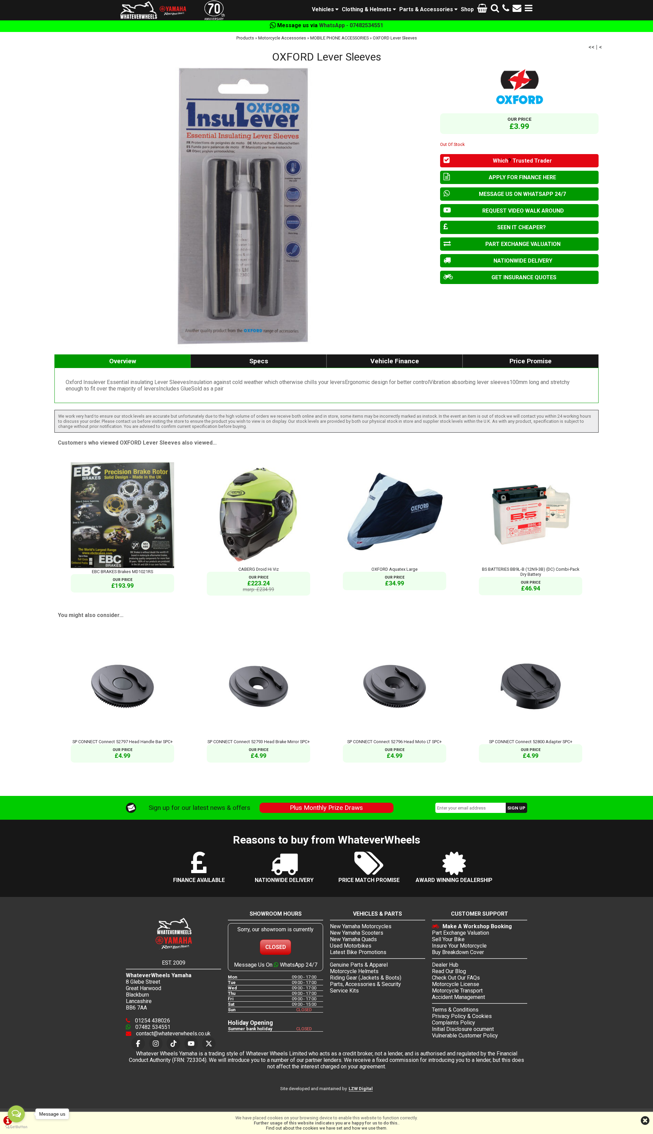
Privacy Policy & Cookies (462, 1016)
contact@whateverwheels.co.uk (173, 1033)
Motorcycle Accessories (282, 37)
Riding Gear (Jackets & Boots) (365, 977)
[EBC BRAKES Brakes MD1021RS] (122, 566)
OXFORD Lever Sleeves (395, 37)
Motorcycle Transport (457, 990)
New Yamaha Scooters (356, 933)
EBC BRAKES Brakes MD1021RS (122, 571)
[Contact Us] (517, 9)
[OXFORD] (519, 86)
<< (591, 47)
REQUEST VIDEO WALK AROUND (523, 210)
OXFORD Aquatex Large (394, 569)
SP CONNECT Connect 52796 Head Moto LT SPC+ (394, 741)
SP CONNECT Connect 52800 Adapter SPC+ (530, 741)
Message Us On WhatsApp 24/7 (275, 965)
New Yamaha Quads (353, 939)
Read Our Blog (449, 971)
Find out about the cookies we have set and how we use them (326, 1128)
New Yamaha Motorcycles (360, 926)
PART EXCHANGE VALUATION (522, 244)
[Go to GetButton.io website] (16, 1127)
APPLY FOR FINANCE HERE (522, 177)
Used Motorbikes (350, 946)
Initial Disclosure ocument (463, 1029)
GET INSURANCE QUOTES (523, 277)
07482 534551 (152, 1027)
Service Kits (344, 990)
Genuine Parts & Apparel (359, 965)
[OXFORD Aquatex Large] (394, 564)
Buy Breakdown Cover (458, 952)
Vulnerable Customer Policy (465, 1035)
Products (245, 37)
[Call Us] (505, 9)
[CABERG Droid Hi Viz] (258, 564)
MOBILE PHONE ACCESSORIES (339, 37)
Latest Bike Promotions (358, 952)
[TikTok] (173, 1043)
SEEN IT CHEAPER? (521, 227)
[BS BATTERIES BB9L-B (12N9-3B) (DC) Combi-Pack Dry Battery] (530, 564)
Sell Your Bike (448, 939)
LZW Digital (361, 1088)
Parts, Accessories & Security (365, 984)
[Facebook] (138, 1043)
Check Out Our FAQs (456, 977)
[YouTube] (191, 1043)
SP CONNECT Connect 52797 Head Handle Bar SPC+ (122, 741)
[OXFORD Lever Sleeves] (243, 205)
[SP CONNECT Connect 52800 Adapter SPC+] (530, 736)
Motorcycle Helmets (354, 971)
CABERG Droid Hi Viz (258, 569)
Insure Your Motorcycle (459, 946)
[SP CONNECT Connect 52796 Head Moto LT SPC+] (394, 736)
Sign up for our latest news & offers (199, 808)
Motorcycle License (455, 984)
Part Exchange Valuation (460, 933)
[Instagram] (156, 1043)
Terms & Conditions (455, 1009)
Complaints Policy (453, 1022)
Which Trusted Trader (522, 160)
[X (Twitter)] (209, 1043)
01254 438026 (152, 1020)
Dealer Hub (445, 965)
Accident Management (458, 997)
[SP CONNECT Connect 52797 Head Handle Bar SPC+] (122, 736)
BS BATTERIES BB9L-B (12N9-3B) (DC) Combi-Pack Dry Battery (530, 572)
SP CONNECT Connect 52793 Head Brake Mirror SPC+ (258, 741)
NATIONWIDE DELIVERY (522, 260)
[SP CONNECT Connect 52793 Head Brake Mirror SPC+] (258, 736)
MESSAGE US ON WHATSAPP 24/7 (522, 194)
